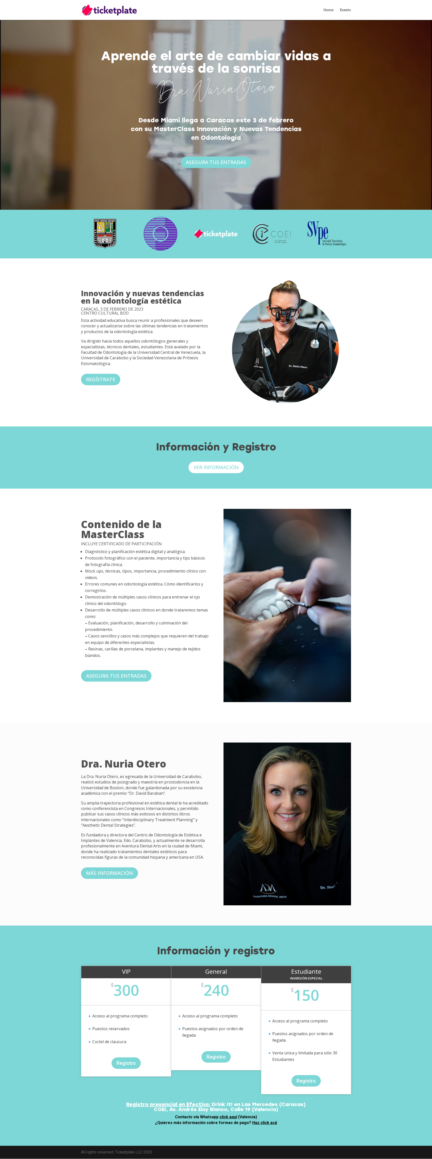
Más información (109, 873)
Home (329, 10)
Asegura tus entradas (216, 162)
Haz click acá (264, 1122)
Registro (126, 1063)
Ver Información (216, 467)
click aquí (228, 1117)
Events (345, 10)
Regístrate (100, 379)
